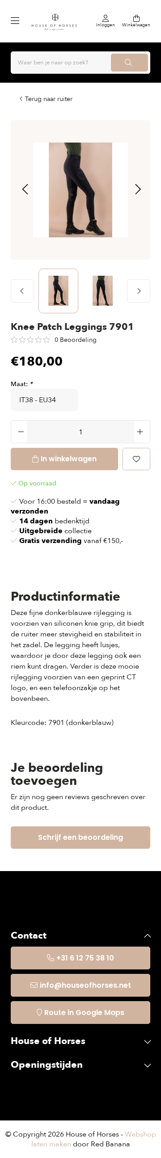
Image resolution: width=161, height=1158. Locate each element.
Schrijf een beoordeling (80, 837)
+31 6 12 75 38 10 (85, 958)
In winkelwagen (69, 459)
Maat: (21, 384)
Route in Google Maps (84, 1012)
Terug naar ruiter (48, 99)
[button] (25, 190)
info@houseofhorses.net (85, 985)
